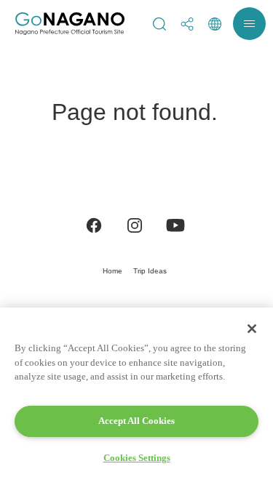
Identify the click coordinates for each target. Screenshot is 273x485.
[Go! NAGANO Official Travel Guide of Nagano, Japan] (69, 24)
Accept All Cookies (136, 420)
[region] (136, 396)
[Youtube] (175, 224)
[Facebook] (93, 224)
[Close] (252, 329)
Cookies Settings (136, 457)
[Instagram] (134, 224)
